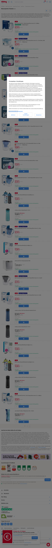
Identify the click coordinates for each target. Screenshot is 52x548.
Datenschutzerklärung (13, 111)
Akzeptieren (38, 114)
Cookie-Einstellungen (26, 114)
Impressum (20, 111)
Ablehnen (13, 114)
